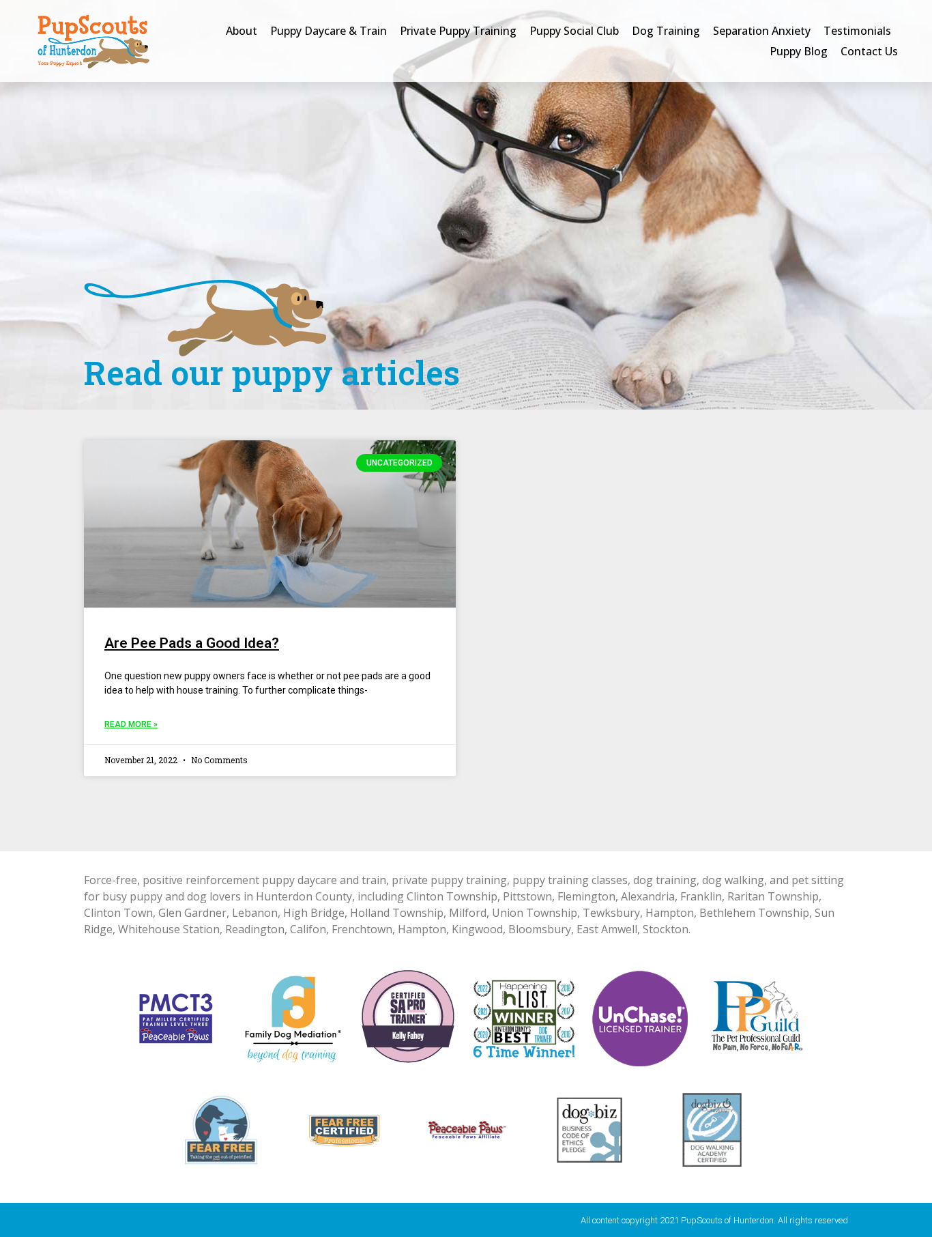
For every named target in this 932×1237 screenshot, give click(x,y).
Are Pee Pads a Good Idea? (191, 643)
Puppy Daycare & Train (328, 30)
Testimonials (857, 30)
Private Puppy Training (458, 30)
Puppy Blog (799, 51)
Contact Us (869, 51)
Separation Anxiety (762, 30)
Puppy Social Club (574, 30)
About (241, 30)
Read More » (131, 724)
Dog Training (666, 30)
